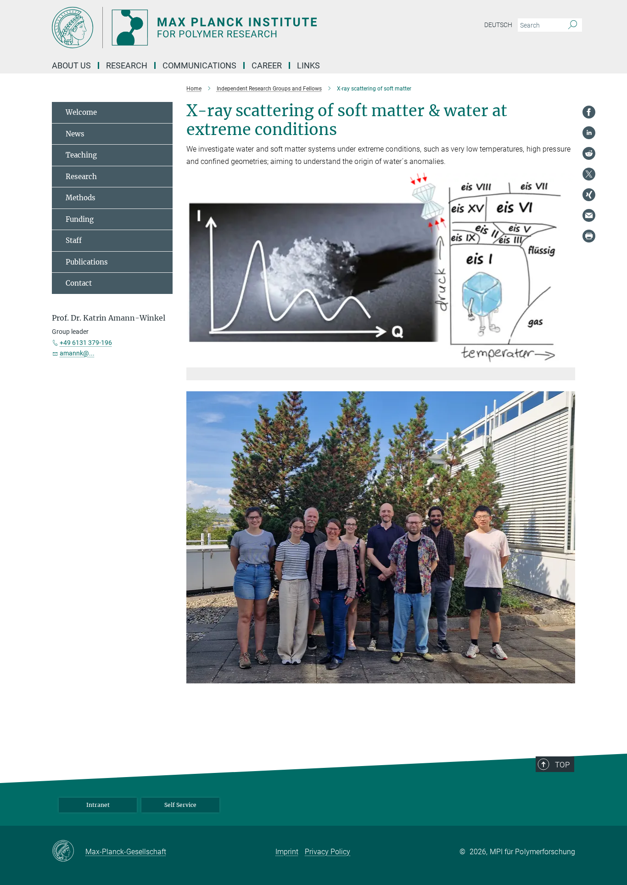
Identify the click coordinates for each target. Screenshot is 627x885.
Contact (79, 283)
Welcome (81, 112)
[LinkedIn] (589, 133)
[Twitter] (589, 174)
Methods (80, 197)
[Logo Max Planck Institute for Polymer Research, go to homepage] (224, 27)
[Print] (589, 236)
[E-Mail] (589, 215)
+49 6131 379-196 (86, 342)
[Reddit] (589, 153)
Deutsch (498, 24)
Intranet (98, 804)
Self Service (180, 804)
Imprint (286, 851)
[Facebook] (589, 112)
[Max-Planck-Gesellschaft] (68, 851)
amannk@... (77, 353)
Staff (74, 240)
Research (81, 176)
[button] (567, 360)
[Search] (572, 25)
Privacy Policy (327, 851)
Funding (80, 219)
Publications (87, 262)
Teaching (81, 155)
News (75, 134)
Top (562, 764)
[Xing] (589, 195)
